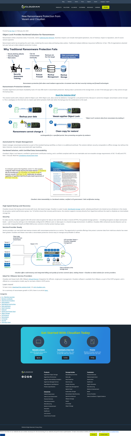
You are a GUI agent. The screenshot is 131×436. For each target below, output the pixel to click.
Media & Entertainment (50, 406)
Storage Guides (70, 372)
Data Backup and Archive (9, 304)
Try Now (66, 357)
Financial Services (48, 399)
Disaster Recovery (70, 384)
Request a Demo (38, 350)
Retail (88, 391)
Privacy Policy (38, 427)
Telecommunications (49, 401)
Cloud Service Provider (49, 416)
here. (46, 290)
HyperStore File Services (50, 377)
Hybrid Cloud (69, 389)
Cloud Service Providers (8, 300)
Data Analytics (5, 302)
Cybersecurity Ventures (47, 38)
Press (82, 1)
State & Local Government (50, 396)
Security (4, 320)
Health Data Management (72, 386)
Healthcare (47, 411)
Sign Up (38, 357)
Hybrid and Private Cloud (9, 311)
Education (46, 408)
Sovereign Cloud (6, 322)
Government (90, 379)
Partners (70, 1)
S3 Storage (4, 319)
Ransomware (5, 317)
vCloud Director (34, 279)
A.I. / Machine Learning (8, 297)
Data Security (69, 382)
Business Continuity (7, 299)
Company (97, 7)
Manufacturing (48, 403)
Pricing (106, 7)
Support (89, 1)
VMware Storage (70, 399)
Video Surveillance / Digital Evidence (96, 396)
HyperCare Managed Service (51, 382)
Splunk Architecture (71, 396)
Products (58, 7)
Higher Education (91, 384)
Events (76, 1)
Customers (82, 7)
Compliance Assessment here (28, 155)
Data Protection (6, 308)
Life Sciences (47, 413)
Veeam (67, 401)
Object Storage (6, 313)
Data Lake (68, 377)
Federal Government (49, 394)
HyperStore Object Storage (51, 374)
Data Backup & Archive (71, 374)
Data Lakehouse (6, 306)
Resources (90, 7)
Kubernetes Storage (71, 391)
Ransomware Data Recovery (73, 394)
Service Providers (91, 394)
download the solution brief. (21, 287)
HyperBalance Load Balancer (51, 384)
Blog (63, 1)
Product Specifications (49, 386)
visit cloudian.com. (39, 287)
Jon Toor (12, 31)
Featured (4, 309)
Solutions (66, 7)
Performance (5, 315)
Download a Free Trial (65, 350)
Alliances (74, 7)
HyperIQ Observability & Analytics (52, 379)
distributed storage (74, 209)
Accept (2, 435)
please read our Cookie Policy (110, 431)
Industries (47, 392)
